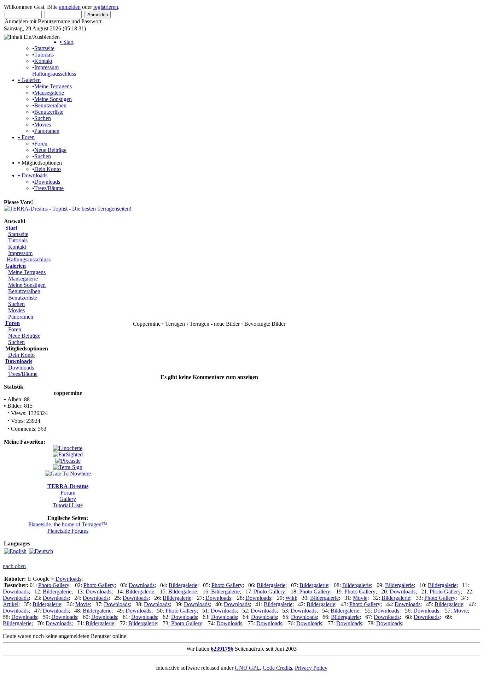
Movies (42, 125)
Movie (360, 598)
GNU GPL (247, 668)
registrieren (105, 7)
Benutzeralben (50, 105)
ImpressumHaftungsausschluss (54, 70)
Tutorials (44, 55)
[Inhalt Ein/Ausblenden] (32, 37)
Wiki (290, 598)
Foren (26, 137)
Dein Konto (47, 169)
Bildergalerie (183, 585)
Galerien (29, 80)
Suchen (42, 118)
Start (67, 42)
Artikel (10, 604)
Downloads (32, 175)
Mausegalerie (49, 93)
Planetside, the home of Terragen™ (67, 524)
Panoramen (46, 131)
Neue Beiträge (50, 150)
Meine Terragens (53, 86)
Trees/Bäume (49, 188)
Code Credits (277, 668)
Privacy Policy (311, 668)
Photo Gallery (53, 585)
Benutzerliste (48, 112)
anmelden (70, 7)
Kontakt (43, 61)
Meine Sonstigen (53, 99)
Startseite (44, 48)
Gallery (67, 499)
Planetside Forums (67, 531)
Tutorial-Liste (68, 505)
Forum (67, 493)
